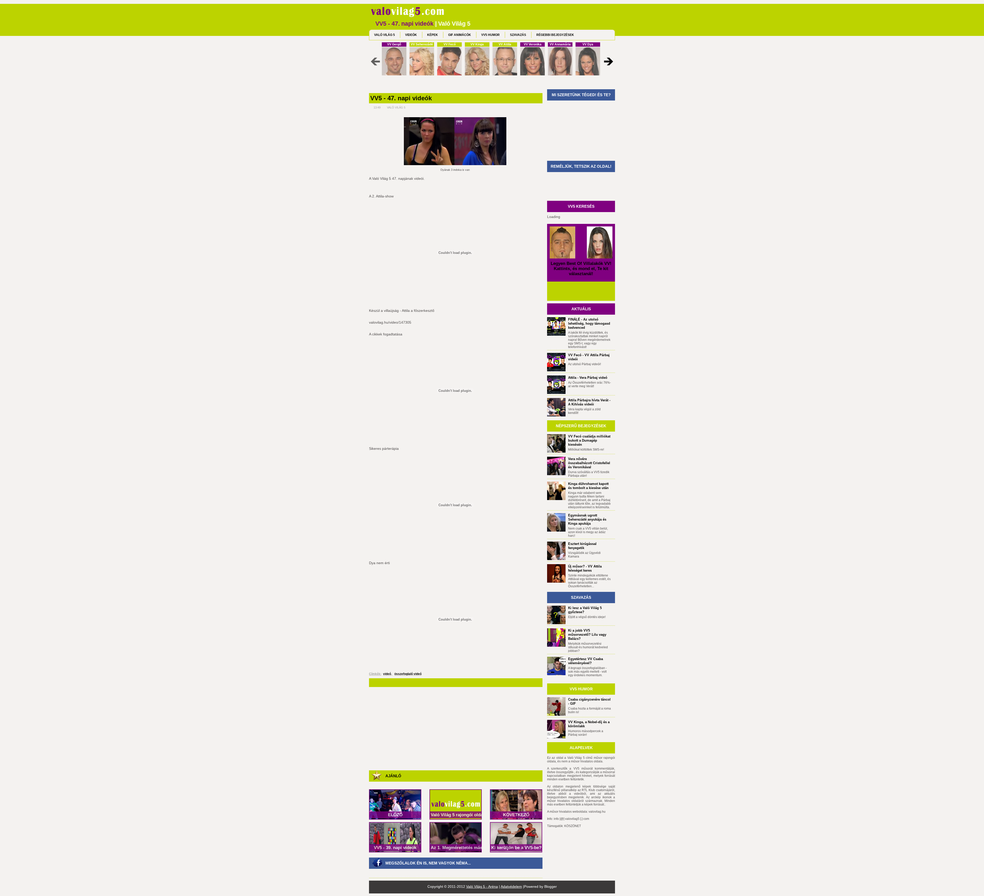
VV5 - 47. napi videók (401, 98)
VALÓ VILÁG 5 (384, 35)
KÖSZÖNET (572, 826)
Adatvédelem (511, 886)
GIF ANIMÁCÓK (459, 35)
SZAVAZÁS (518, 35)
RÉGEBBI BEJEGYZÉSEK (555, 35)
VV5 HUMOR (490, 35)
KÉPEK (432, 35)
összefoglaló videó (408, 674)
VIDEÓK (411, 35)
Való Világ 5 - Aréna (482, 886)
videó (387, 674)
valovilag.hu (597, 811)
